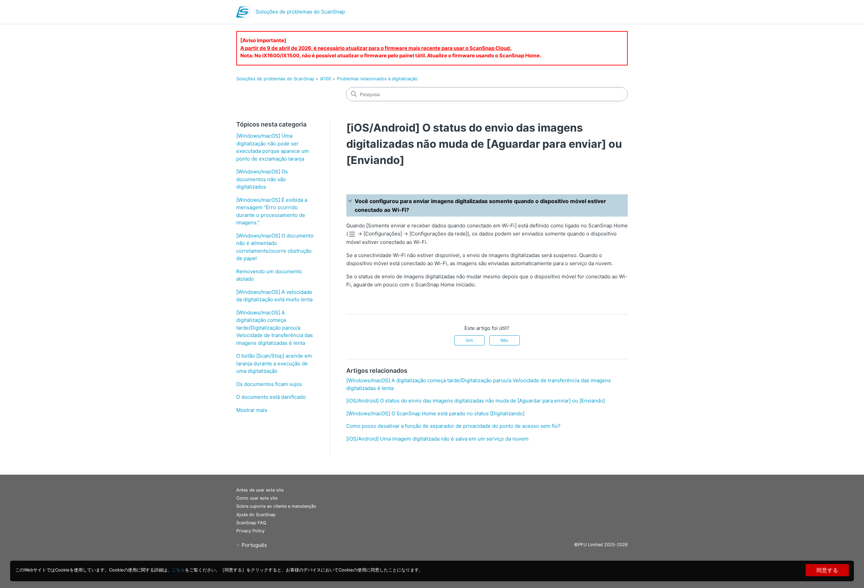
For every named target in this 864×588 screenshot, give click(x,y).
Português (253, 545)
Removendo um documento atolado (269, 275)
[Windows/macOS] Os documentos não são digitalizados (262, 179)
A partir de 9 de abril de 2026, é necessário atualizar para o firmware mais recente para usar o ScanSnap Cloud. (375, 48)
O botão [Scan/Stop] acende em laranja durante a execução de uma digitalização (274, 363)
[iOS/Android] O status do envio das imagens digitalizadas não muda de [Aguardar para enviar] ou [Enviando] (475, 400)
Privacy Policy (250, 530)
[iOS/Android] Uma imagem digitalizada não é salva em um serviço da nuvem (437, 439)
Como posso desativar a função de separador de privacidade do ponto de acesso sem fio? (453, 426)
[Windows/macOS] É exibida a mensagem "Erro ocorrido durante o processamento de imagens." (271, 211)
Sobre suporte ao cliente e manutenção (276, 506)
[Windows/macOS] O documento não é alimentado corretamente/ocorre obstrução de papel (275, 247)
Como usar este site (256, 498)
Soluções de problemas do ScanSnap (275, 78)
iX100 (325, 78)
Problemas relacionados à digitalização (377, 78)
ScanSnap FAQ (251, 522)
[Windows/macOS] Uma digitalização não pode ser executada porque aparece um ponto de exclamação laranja (272, 147)
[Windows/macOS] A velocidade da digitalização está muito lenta (274, 296)
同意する (827, 570)
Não (504, 340)
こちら (178, 569)
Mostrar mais (251, 410)
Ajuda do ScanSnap (256, 514)
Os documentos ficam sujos (269, 384)
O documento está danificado (271, 397)
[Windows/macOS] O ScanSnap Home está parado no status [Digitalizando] (435, 413)
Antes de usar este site (260, 490)
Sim (469, 340)
